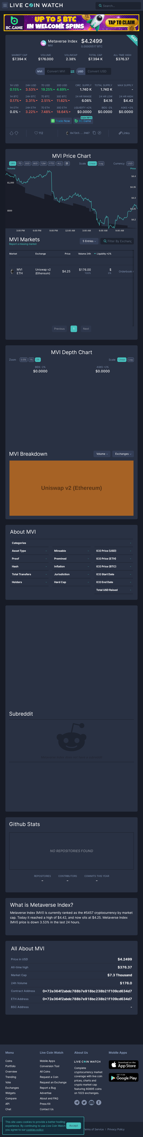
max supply (125, 85)
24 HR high (126, 96)
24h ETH (31, 107)
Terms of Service (93, 1129)
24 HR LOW (105, 96)
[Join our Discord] (91, 1102)
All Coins (45, 1071)
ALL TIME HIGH (122, 55)
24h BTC (31, 96)
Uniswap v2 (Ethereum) (43, 271)
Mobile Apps (47, 1060)
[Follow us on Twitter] (84, 1102)
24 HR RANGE (83, 96)
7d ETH (45, 107)
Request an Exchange (53, 1082)
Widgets (10, 1092)
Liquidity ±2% (83, 107)
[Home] (88, 1061)
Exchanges (122, 453)
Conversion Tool (49, 1066)
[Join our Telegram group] (77, 1102)
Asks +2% (127, 107)
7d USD (45, 85)
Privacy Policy (116, 1129)
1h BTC (14, 96)
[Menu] (5, 5)
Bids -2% (107, 107)
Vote (8, 1082)
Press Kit (45, 1103)
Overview (11, 1071)
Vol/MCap (70, 55)
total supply (103, 85)
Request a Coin (49, 1076)
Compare (11, 1098)
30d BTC (62, 96)
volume (46, 55)
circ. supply (83, 85)
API (7, 1103)
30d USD (62, 85)
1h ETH (14, 107)
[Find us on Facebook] (98, 1102)
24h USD (31, 85)
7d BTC (45, 96)
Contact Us (46, 1109)
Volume (100, 453)
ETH (20, 273)
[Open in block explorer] (99, 133)
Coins (8, 1060)
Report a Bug (48, 1087)
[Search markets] (103, 241)
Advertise (45, 1092)
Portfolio (10, 1066)
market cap (19, 55)
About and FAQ (49, 1098)
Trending (10, 1076)
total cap (95, 55)
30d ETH (62, 107)
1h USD (14, 85)
